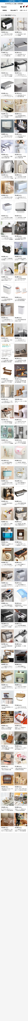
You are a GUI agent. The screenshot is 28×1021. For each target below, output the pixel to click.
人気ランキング (23, 10)
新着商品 (5, 10)
